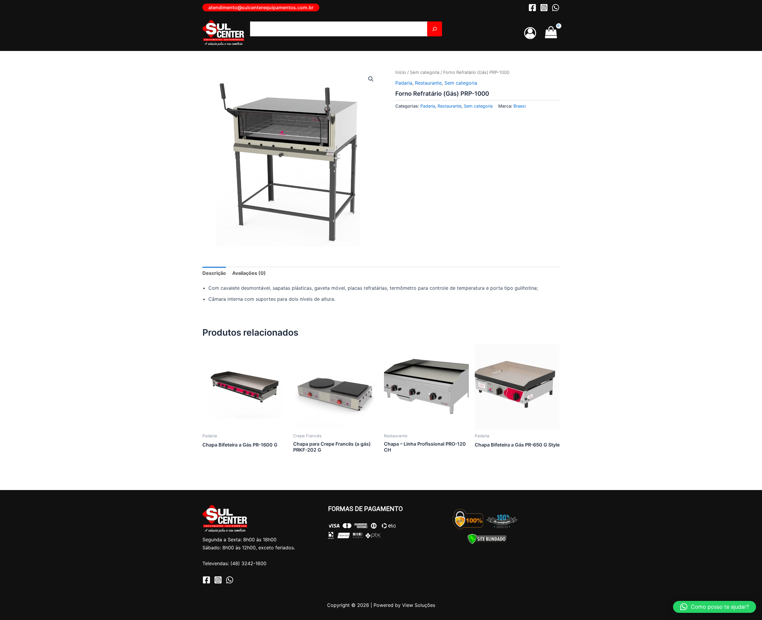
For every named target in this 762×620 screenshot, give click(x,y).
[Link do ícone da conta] (530, 33)
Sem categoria (424, 72)
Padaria (403, 83)
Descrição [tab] (214, 273)
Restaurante (428, 83)
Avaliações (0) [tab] (249, 273)
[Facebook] (532, 8)
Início (400, 72)
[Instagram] (544, 8)
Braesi (519, 105)
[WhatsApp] (556, 8)
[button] (260, 7)
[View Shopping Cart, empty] (551, 33)
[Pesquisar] (434, 28)
